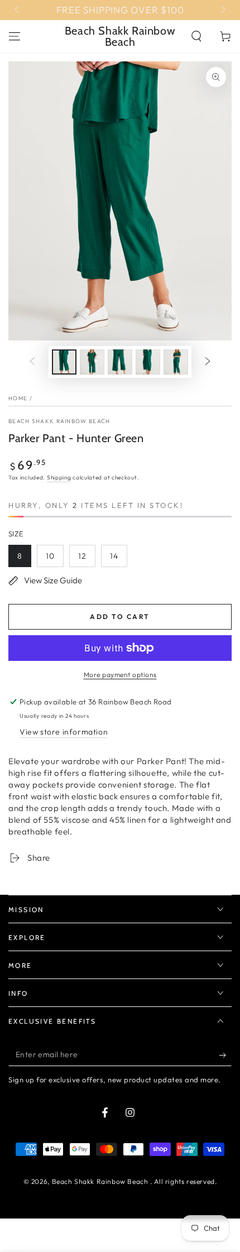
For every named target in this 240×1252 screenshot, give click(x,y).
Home (17, 398)
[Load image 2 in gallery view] (92, 362)
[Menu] (14, 36)
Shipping (59, 477)
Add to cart (120, 616)
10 (50, 556)
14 (114, 556)
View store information (64, 732)
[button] (196, 36)
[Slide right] (222, 10)
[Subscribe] (225, 1055)
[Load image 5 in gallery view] (176, 362)
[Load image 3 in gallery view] (120, 362)
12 (82, 556)
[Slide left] (17, 10)
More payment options (120, 674)
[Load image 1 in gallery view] (64, 362)
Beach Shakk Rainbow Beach (59, 421)
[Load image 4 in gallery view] (148, 362)
